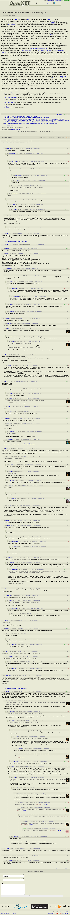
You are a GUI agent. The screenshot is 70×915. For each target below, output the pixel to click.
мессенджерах (27, 50)
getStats (6, 107)
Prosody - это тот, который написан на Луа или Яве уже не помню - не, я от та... (43, 817)
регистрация (58, 0)
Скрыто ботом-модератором (24, 244)
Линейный (51, 137)
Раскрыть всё (61, 137)
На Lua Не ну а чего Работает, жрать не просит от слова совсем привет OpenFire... (42, 824)
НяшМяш (10, 439)
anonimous (16, 296)
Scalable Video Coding (59, 78)
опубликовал (46, 23)
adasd (10, 530)
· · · (30, 140)
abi (6, 651)
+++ (43, 3)
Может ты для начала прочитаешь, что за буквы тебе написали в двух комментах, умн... (40, 756)
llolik (8, 328)
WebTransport (62, 76)
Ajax (40, 137)
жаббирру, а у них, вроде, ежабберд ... (31, 804)
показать (22, 757)
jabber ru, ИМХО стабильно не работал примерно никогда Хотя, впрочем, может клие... (41, 810)
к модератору (37, 140)
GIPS (51, 35)
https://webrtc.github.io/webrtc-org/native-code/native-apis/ (20, 444)
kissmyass (10, 557)
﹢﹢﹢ (26, 140)
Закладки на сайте (6, 912)
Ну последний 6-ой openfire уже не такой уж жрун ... (42, 830)
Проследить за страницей (8, 913)
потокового (42, 50)
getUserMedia (8, 93)
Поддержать (58, 913)
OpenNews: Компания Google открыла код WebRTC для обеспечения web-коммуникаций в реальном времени (36, 120)
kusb (9, 406)
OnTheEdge (7, 140)
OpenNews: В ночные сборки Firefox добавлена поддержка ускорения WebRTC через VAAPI (31, 123)
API (28, 19)
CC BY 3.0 (10, 126)
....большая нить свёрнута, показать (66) (15, 241)
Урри (10, 304)
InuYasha (18, 787)
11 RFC (53, 23)
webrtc (13, 129)
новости (39, 3)
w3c (17, 129)
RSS (67, 137)
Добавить (51, 913)
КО (5, 381)
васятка (9, 365)
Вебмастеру (65, 913)
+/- (56, 137)
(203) (10, 137)
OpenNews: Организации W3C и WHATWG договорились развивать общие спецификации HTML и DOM (34, 119)
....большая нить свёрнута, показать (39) (15, 688)
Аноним (9, 148)
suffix (28, 828)
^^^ (25, 148)
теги (52, 3)
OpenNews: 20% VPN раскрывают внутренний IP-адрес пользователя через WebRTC (29, 121)
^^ (23, 148)
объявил (16, 19)
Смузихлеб (14, 161)
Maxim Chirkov (64, 912)
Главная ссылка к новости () (21, 116)
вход (54, 0)
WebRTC (50, 19)
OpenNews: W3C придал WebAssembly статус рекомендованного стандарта (26, 117)
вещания (49, 50)
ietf (19, 129)
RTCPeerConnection (10, 97)
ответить (22, 140)
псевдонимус (15, 193)
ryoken (6, 588)
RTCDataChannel (9, 102)
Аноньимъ (10, 485)
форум (48, 3)
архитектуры (12, 24)
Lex (17, 180)
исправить (60, 114)
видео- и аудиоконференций (39, 48)
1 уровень (45, 137)
